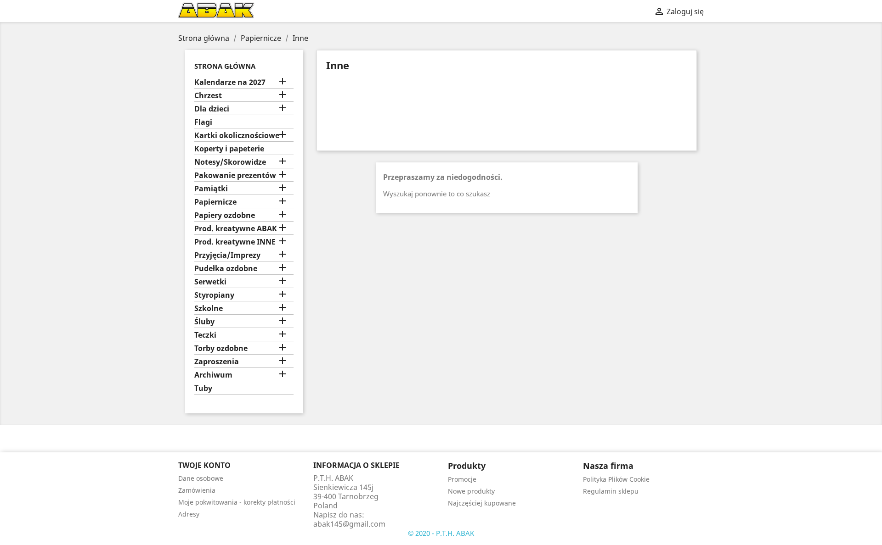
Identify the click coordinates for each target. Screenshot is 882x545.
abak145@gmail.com (349, 524)
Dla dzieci (211, 109)
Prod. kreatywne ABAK (235, 229)
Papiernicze (215, 202)
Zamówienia (196, 490)
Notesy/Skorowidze (230, 162)
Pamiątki (211, 189)
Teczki (205, 335)
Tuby (203, 388)
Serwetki (210, 282)
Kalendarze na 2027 (230, 82)
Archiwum (213, 375)
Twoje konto (204, 465)
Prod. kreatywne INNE (235, 242)
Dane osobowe (200, 478)
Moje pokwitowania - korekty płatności (236, 502)
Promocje (462, 479)
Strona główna (224, 66)
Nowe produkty (471, 491)
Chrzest (208, 95)
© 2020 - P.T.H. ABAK (441, 533)
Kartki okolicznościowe (236, 135)
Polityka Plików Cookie (616, 479)
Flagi (203, 122)
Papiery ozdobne (224, 215)
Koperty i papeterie (229, 149)
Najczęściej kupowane (482, 503)
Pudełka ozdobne (225, 268)
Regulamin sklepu (611, 491)
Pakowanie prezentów (235, 175)
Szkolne (208, 308)
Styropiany (214, 295)
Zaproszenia (216, 362)
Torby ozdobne (221, 348)
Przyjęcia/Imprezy (227, 255)
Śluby (204, 322)
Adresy (188, 514)
